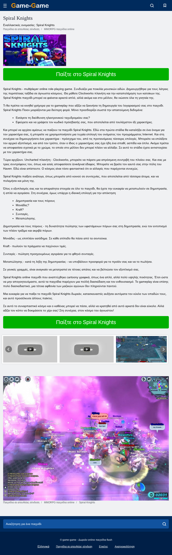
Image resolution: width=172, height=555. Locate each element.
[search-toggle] (151, 5)
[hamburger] (5, 6)
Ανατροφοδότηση (125, 546)
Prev (8, 349)
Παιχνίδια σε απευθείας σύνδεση (74, 546)
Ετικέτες (103, 546)
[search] (164, 524)
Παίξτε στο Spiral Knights (86, 74)
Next (163, 349)
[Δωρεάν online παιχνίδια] (30, 5)
